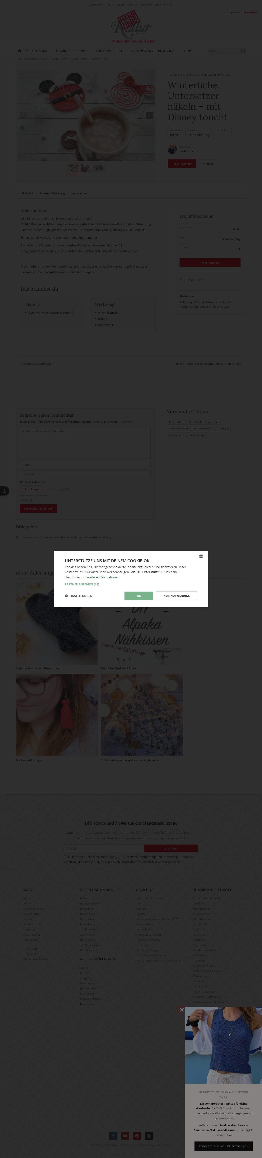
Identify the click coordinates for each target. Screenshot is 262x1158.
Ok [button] (139, 596)
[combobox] (201, 556)
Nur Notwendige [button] (176, 596)
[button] (131, 584)
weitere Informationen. (103, 577)
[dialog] (131, 579)
